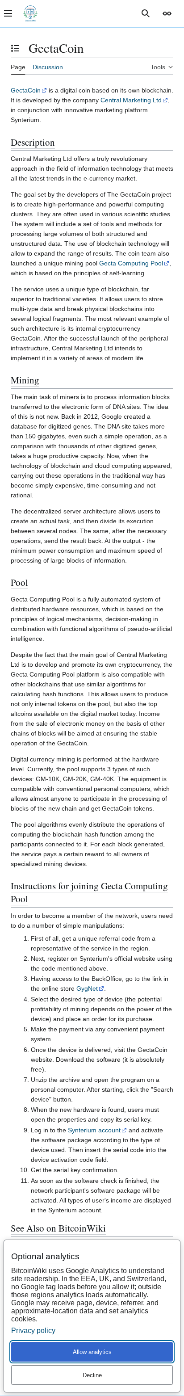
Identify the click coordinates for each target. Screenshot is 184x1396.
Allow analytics (92, 1352)
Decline (92, 1375)
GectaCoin (26, 90)
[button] (167, 13)
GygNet (87, 988)
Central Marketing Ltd (131, 100)
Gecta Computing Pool (131, 263)
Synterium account (94, 1130)
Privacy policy (33, 1330)
